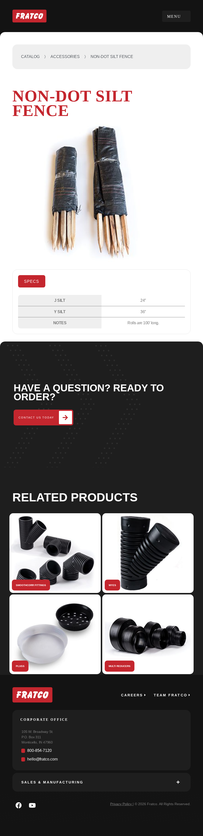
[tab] (31, 281)
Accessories (65, 57)
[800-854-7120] (101, 752)
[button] (176, 16)
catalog (30, 57)
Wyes (112, 585)
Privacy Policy (121, 804)
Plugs (20, 666)
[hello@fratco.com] (101, 760)
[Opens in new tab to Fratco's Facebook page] (18, 805)
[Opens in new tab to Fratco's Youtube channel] (32, 805)
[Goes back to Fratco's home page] (32, 695)
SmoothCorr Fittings (31, 585)
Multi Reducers (119, 666)
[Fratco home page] (29, 16)
